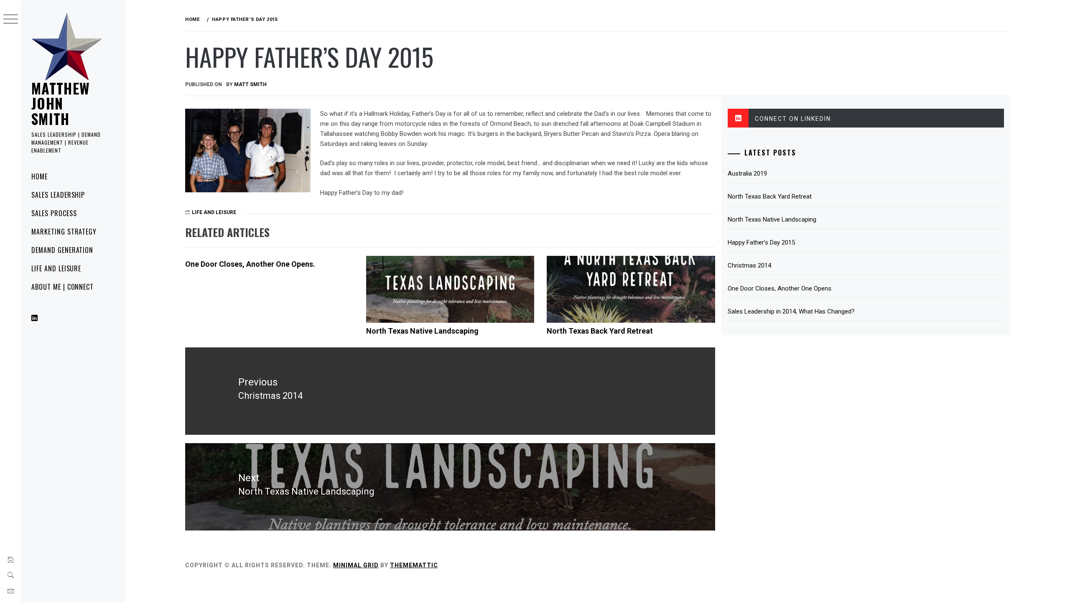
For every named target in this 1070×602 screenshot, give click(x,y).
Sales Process (53, 213)
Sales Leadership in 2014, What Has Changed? (791, 311)
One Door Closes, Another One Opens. (250, 264)
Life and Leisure (56, 268)
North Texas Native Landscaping (422, 331)
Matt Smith (250, 84)
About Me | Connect (62, 287)
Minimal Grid (356, 565)
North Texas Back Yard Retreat (600, 331)
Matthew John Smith (60, 103)
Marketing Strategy (64, 232)
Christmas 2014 (749, 265)
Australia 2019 (747, 173)
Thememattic (414, 565)
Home (39, 176)
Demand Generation (62, 250)
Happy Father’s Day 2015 (761, 242)
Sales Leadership (58, 195)
